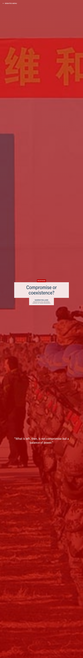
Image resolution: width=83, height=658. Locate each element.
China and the (41, 2)
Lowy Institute (5, 2)
